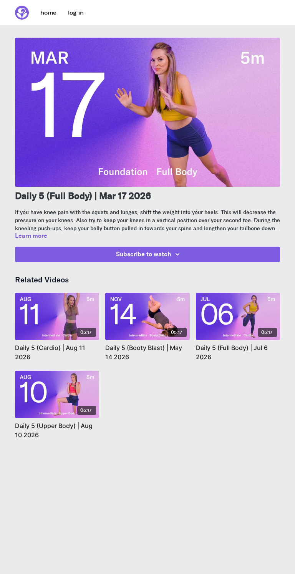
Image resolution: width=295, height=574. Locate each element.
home (48, 13)
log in (76, 13)
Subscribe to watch (143, 254)
